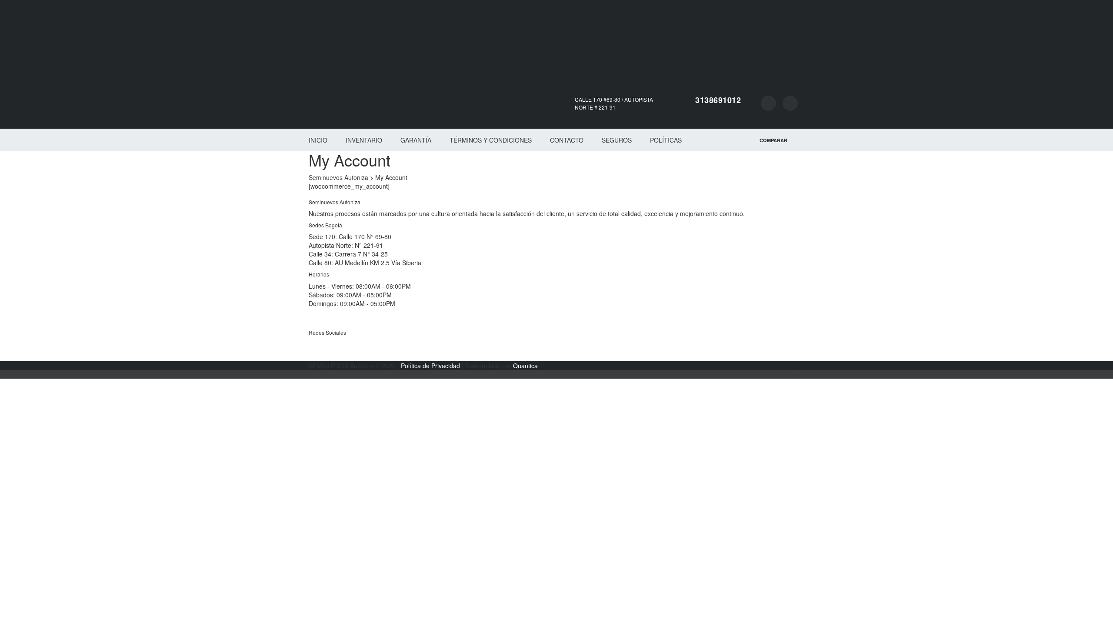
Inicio (318, 140)
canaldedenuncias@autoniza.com (355, 320)
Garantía (415, 140)
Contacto (566, 140)
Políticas (666, 140)
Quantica (525, 365)
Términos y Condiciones (491, 140)
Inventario (364, 140)
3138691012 (718, 100)
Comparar (790, 374)
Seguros (617, 140)
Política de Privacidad (430, 365)
